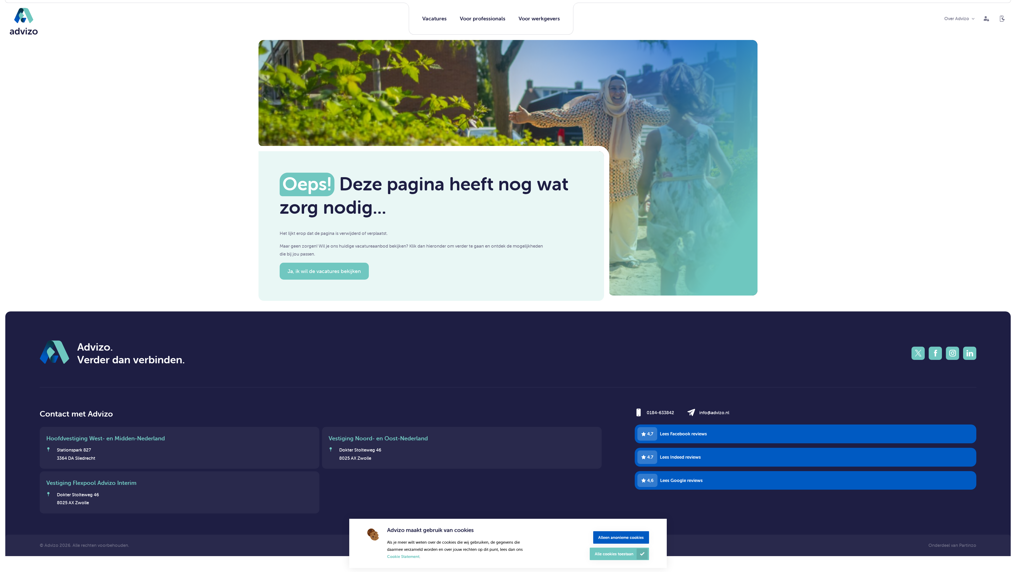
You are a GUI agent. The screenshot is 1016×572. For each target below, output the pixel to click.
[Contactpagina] (1002, 19)
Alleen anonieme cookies (621, 537)
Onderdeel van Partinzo (952, 545)
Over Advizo (956, 18)
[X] (918, 353)
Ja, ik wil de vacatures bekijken (324, 271)
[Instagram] (952, 353)
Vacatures (434, 18)
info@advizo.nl (714, 412)
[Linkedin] (969, 353)
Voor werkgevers (539, 18)
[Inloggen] (986, 19)
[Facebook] (935, 353)
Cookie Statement (403, 556)
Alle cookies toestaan (614, 553)
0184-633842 (660, 412)
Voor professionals (482, 18)
